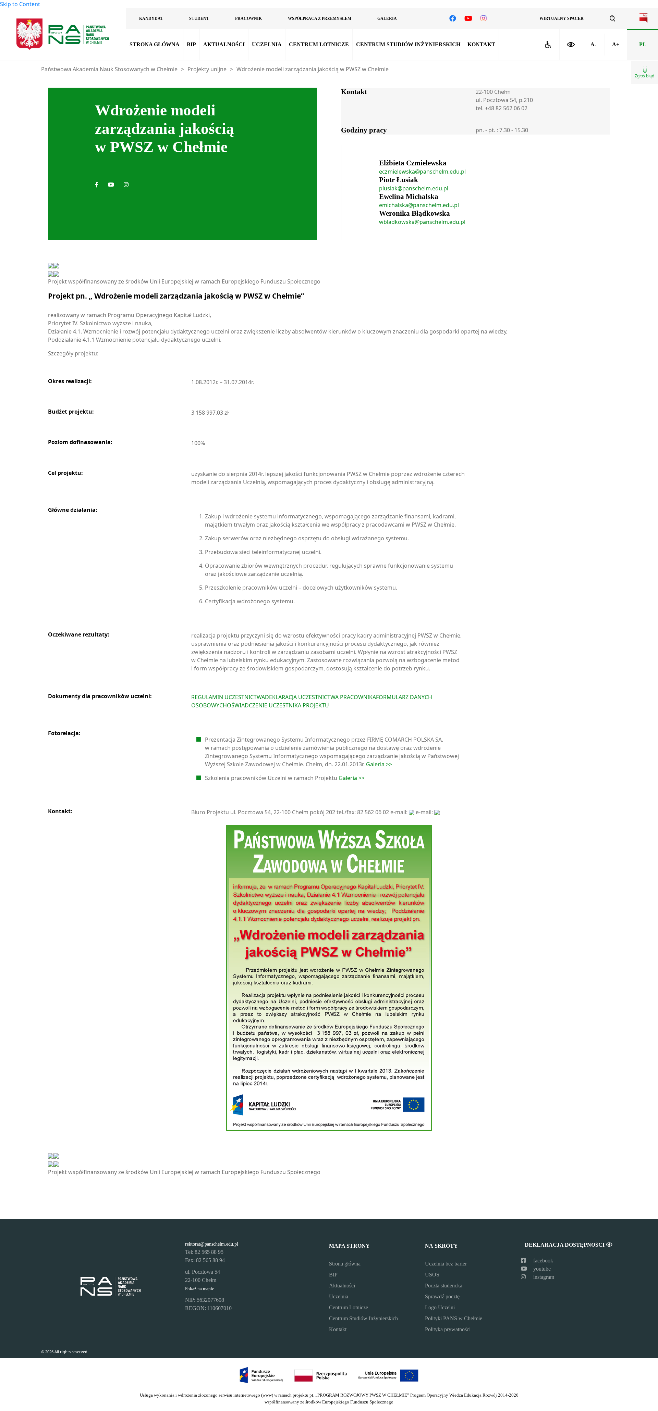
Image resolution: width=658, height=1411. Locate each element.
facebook (542, 1260)
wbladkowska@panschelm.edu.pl (422, 222)
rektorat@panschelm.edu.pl (211, 1244)
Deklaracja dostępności (565, 1245)
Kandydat (151, 18)
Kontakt (481, 44)
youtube (541, 1269)
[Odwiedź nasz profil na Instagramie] (483, 18)
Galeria (387, 18)
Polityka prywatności (448, 1329)
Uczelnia (267, 44)
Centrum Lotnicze (319, 44)
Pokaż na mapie (199, 1288)
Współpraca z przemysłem (319, 18)
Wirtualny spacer (561, 18)
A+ (615, 44)
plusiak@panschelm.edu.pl (413, 188)
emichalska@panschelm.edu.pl (419, 205)
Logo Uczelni (440, 1307)
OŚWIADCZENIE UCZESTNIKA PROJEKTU (278, 705)
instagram (543, 1277)
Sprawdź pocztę (442, 1296)
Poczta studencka (443, 1285)
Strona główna (155, 44)
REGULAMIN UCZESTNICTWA (228, 697)
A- (593, 44)
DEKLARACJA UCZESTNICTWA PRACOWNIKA (320, 697)
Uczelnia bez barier (446, 1264)
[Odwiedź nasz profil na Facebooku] (452, 18)
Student (199, 18)
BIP (191, 44)
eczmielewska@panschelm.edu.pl (422, 171)
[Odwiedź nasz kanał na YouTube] (468, 18)
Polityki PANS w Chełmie (453, 1318)
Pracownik (248, 18)
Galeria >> (379, 764)
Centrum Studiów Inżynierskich (408, 44)
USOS (432, 1274)
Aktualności (224, 44)
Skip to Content (20, 4)
